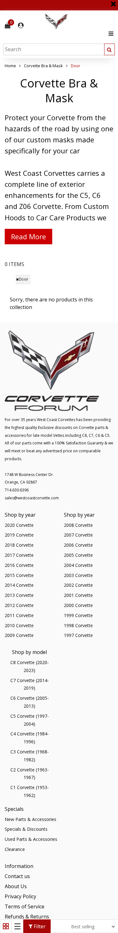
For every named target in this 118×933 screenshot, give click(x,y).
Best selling (82, 927)
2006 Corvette (78, 545)
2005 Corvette (78, 555)
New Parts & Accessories (30, 819)
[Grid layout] (6, 926)
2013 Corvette (19, 595)
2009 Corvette (19, 635)
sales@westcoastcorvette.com (32, 498)
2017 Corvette (19, 555)
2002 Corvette (78, 585)
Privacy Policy (20, 896)
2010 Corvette (19, 625)
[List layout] (17, 926)
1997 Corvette (78, 635)
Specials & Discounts (26, 829)
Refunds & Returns (27, 916)
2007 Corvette (78, 535)
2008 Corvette (78, 525)
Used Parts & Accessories (31, 839)
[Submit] (109, 49)
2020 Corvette (19, 525)
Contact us (17, 876)
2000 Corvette (78, 605)
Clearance (15, 849)
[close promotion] (113, 1)
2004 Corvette (78, 565)
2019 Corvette (19, 535)
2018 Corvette (19, 545)
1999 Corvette (78, 615)
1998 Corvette (78, 625)
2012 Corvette (19, 605)
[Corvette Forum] (78, 22)
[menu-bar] (109, 34)
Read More (28, 236)
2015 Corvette (19, 575)
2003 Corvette (78, 575)
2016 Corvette (19, 565)
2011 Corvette (19, 615)
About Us (16, 886)
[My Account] (20, 25)
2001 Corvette (78, 595)
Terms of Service (24, 906)
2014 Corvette (19, 585)
